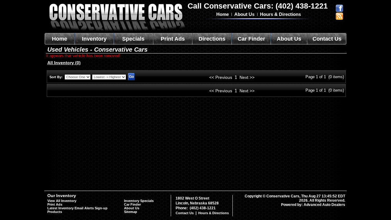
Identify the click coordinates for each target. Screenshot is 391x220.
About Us (244, 14)
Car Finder (251, 39)
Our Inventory (61, 195)
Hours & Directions (280, 14)
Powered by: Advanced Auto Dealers (313, 205)
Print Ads (173, 39)
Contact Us (327, 39)
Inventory (94, 39)
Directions (212, 39)
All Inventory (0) (64, 62)
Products (54, 212)
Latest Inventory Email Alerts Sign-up (77, 208)
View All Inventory (61, 201)
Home (222, 14)
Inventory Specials (139, 201)
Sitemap (130, 212)
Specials (133, 39)
